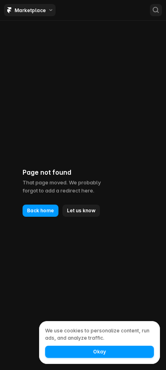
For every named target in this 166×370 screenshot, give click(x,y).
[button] (40, 211)
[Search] (156, 10)
